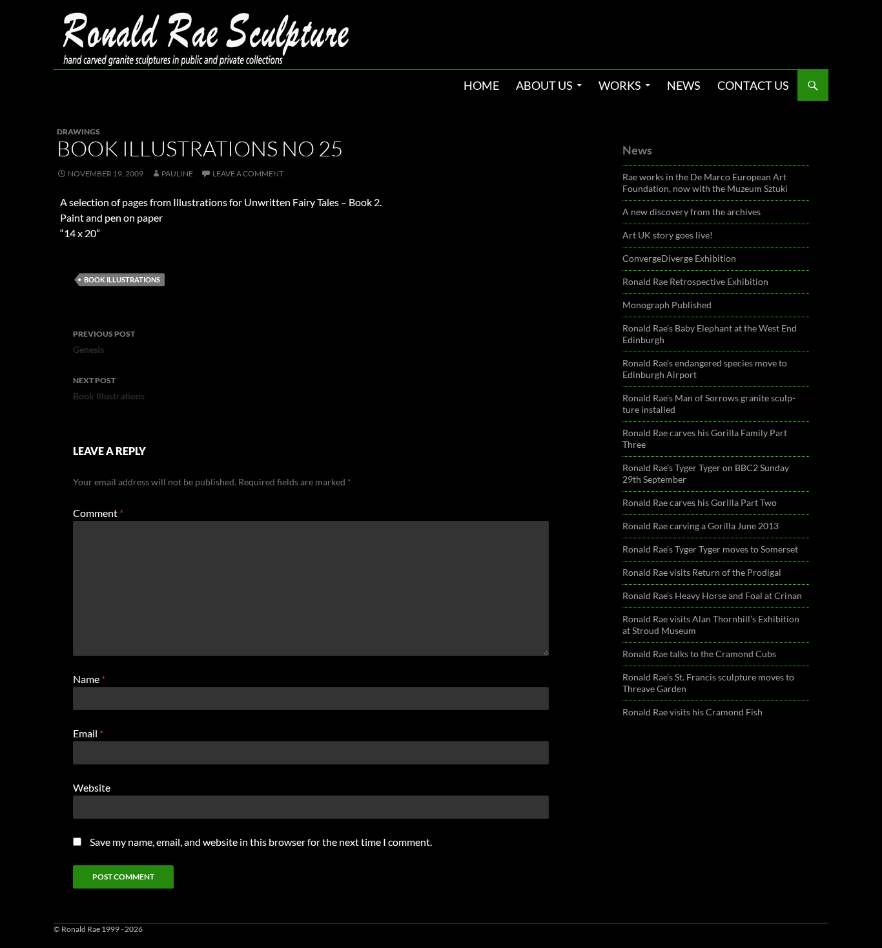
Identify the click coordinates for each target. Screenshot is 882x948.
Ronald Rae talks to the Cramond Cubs (699, 653)
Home (481, 85)
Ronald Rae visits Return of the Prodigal (701, 572)
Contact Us (753, 85)
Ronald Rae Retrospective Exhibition (695, 281)
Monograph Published (667, 304)
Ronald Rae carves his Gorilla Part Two (699, 502)
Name (89, 679)
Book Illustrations (122, 279)
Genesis (104, 342)
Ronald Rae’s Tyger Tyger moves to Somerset (710, 548)
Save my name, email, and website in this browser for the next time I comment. (261, 842)
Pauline (177, 173)
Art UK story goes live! (667, 234)
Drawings (78, 131)
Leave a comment (247, 173)
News (684, 85)
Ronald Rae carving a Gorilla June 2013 (700, 525)
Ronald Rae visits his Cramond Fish (692, 711)
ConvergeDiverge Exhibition (679, 258)
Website (91, 787)
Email (88, 733)
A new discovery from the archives (691, 211)
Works (620, 85)
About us (544, 85)
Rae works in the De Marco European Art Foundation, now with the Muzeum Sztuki (705, 182)
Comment (98, 513)
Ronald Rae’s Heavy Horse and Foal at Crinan (712, 595)
